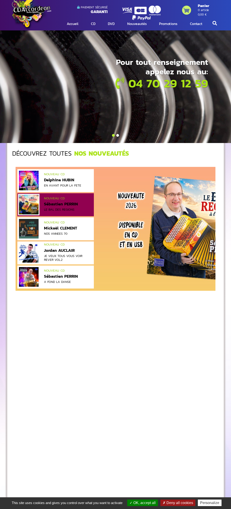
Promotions (168, 23)
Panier (203, 5)
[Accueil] (31, 15)
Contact (196, 23)
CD (93, 23)
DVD (111, 23)
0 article (203, 10)
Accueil (72, 23)
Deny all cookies (179, 503)
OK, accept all (144, 503)
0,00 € (202, 14)
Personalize (209, 503)
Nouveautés (137, 23)
